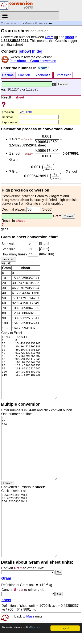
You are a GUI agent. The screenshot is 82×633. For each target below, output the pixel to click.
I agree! (65, 628)
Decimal (8, 75)
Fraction (24, 75)
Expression (63, 75)
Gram (39, 23)
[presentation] (46, 139)
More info (35, 627)
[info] (29, 111)
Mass (28, 23)
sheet (69, 37)
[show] (25, 51)
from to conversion (33, 61)
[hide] (37, 51)
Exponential (42, 75)
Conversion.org (11, 23)
